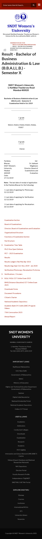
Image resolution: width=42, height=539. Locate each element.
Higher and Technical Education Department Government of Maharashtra (21, 388)
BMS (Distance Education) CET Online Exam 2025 (20, 283)
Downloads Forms (11, 289)
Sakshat (21, 393)
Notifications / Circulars (13, 274)
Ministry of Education (21, 383)
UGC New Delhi (21, 371)
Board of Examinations (13, 224)
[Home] (20, 17)
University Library (21, 515)
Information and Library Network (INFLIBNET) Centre (21, 455)
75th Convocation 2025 (13, 312)
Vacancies (21, 519)
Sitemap (21, 495)
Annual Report (9, 317)
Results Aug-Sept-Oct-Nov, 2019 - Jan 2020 (21, 266)
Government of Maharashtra (21, 375)
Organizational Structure (13, 233)
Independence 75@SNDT (21, 478)
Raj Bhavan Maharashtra (21, 367)
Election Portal (21, 470)
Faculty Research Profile (21, 474)
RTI (21, 511)
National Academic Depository (15, 302)
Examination (21, 438)
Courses (21, 499)
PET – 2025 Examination (13, 253)
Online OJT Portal (21, 409)
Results (7, 257)
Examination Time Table (13, 245)
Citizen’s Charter (10, 297)
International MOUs (21, 507)
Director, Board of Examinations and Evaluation (22, 228)
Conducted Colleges (21, 430)
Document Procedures (12, 293)
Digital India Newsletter (21, 397)
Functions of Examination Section (16, 237)
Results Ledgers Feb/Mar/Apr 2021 (17, 262)
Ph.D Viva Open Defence (13, 249)
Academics (21, 422)
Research (21, 442)
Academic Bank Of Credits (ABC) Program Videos (19, 307)
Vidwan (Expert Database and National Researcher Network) (21, 461)
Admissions (21, 426)
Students (21, 446)
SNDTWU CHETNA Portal (21, 482)
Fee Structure (9, 241)
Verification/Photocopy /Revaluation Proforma (22, 270)
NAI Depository (21, 466)
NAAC (21, 379)
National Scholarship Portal (21, 401)
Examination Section (12, 220)
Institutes (21, 503)
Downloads (21, 434)
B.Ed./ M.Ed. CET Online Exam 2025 (17, 278)
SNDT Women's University (21, 28)
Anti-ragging (21, 450)
